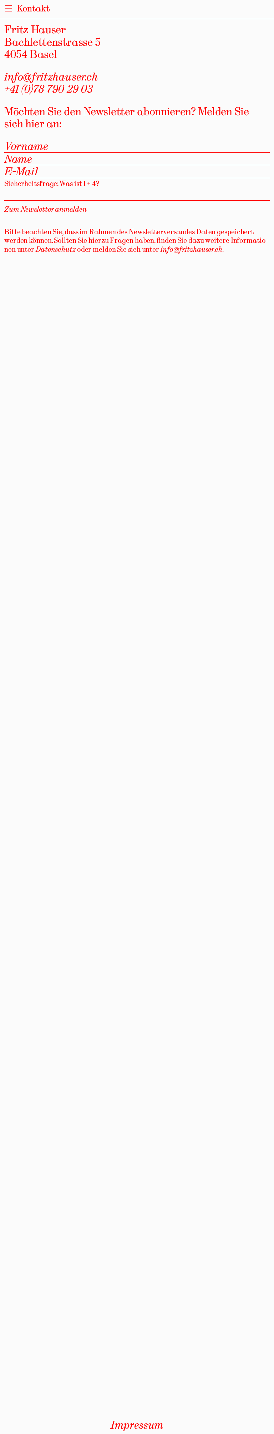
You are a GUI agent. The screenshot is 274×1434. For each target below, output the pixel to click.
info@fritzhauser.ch (51, 76)
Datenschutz (56, 249)
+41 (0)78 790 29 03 (48, 89)
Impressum (137, 1425)
